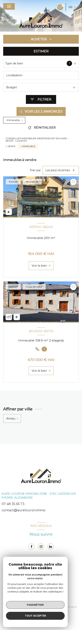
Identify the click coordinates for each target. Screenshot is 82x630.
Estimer (41, 51)
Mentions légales (68, 607)
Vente (12, 146)
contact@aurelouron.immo (23, 510)
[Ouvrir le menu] (9, 6)
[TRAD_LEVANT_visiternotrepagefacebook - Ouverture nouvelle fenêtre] (31, 546)
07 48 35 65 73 (13, 504)
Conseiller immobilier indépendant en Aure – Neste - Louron (37, 139)
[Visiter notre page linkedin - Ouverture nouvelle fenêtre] (50, 546)
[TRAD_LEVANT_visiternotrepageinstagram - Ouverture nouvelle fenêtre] (41, 546)
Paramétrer (35, 604)
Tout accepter (35, 615)
